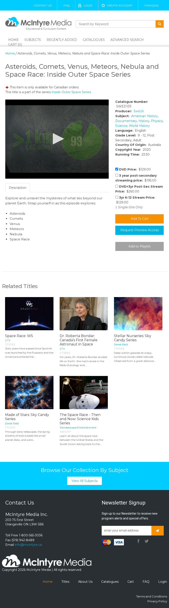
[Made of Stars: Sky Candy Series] (29, 392)
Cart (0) (15, 45)
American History (144, 116)
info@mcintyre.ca (28, 545)
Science (121, 126)
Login (88, 5)
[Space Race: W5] (29, 313)
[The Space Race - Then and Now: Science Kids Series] (84, 392)
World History (139, 126)
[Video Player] (57, 139)
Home (10, 53)
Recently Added (62, 40)
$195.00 (136, 178)
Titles (65, 582)
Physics (157, 121)
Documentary (126, 121)
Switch (139, 111)
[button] (57, 138)
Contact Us (42, 5)
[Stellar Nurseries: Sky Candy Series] (138, 313)
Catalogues (94, 40)
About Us (85, 582)
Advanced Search (127, 40)
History (143, 121)
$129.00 (135, 169)
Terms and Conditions (151, 596)
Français (151, 5)
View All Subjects (84, 481)
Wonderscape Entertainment (78, 427)
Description (17, 188)
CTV (7, 340)
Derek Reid (121, 344)
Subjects (32, 40)
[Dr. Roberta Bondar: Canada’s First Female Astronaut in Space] (84, 313)
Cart (130, 582)
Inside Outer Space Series (71, 92)
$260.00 (139, 189)
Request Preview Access (139, 230)
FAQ (67, 5)
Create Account (119, 5)
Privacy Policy (157, 601)
